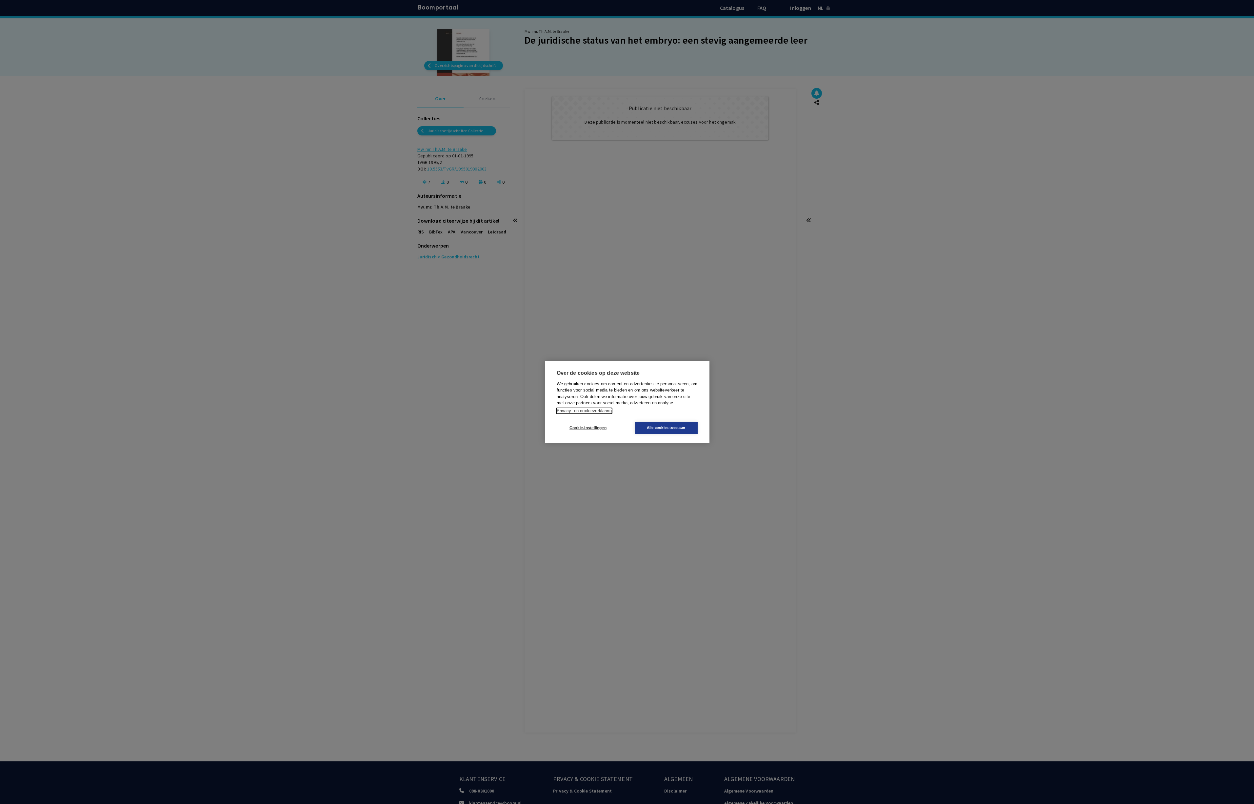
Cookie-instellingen (588, 428)
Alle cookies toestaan (666, 428)
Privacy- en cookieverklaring (584, 410)
